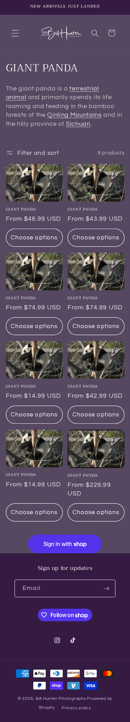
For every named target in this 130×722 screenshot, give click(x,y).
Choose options (34, 237)
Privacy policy (76, 708)
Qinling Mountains (74, 115)
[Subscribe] (106, 589)
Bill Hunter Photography (61, 698)
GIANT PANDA (21, 209)
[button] (15, 33)
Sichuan (78, 124)
